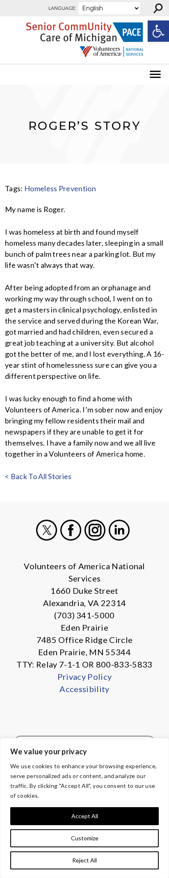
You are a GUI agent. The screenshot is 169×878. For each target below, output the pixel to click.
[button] (158, 31)
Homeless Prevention (60, 188)
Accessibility (84, 689)
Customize (84, 838)
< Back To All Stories (38, 476)
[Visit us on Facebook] (70, 530)
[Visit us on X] (46, 530)
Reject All (84, 860)
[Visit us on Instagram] (94, 530)
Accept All (84, 815)
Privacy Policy (84, 676)
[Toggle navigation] (11, 74)
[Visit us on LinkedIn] (119, 530)
